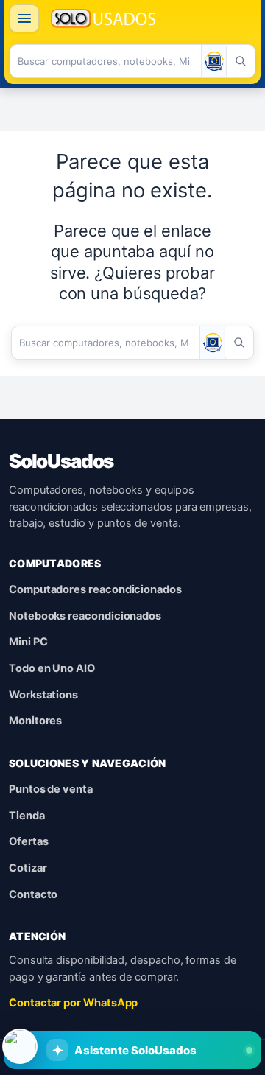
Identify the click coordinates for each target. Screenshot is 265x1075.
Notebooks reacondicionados (85, 616)
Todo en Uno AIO (52, 668)
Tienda (27, 815)
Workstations (43, 694)
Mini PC (28, 641)
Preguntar (196, 1008)
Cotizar (28, 868)
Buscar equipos (52, 1008)
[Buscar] (240, 61)
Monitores (35, 720)
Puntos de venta (51, 789)
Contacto (33, 894)
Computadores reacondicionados (95, 589)
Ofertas (29, 841)
